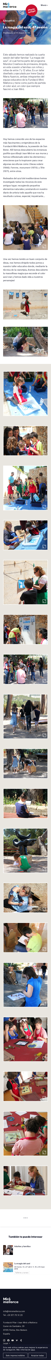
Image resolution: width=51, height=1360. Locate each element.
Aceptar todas (37, 1355)
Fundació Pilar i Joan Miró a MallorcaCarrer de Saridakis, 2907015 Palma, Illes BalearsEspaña (20, 1328)
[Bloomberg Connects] (21, 1340)
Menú (43, 5)
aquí (33, 1350)
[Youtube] (13, 1340)
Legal (5, 1343)
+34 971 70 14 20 (15, 1315)
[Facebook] (8, 1340)
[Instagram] (4, 1340)
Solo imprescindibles (15, 1355)
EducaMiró (9, 20)
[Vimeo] (17, 1340)
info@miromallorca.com (14, 1311)
